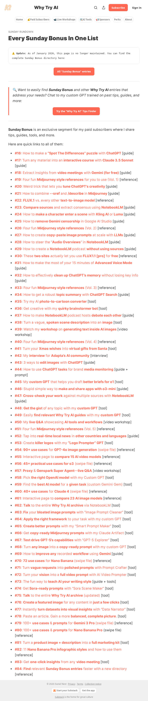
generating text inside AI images (90, 329)
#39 (18, 329)
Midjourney (97, 193)
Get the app (88, 690)
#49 (18, 415)
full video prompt (74, 575)
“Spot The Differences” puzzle (73, 153)
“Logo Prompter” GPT (86, 443)
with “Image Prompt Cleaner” (99, 512)
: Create (28, 443)
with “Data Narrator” (109, 609)
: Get (26, 533)
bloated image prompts (56, 512)
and (64, 193)
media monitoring (98, 369)
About (128, 19)
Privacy (71, 683)
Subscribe (118, 7)
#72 (18, 575)
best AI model (48, 484)
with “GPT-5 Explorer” (91, 540)
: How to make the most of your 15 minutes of (58, 263)
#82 (18, 649)
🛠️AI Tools (86, 19)
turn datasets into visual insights (65, 609)
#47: (18, 396)
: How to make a (34, 153)
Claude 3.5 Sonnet (118, 160)
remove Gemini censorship (57, 221)
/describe (76, 193)
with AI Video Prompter (107, 575)
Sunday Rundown (20, 31)
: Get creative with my (40, 308)
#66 (18, 533)
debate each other (107, 315)
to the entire (41, 505)
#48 (18, 408)
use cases (40, 623)
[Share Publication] (103, 7)
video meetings (70, 173)
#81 (18, 643)
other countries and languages (101, 436)
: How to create (34, 235)
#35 (18, 301)
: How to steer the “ (36, 242)
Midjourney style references (60, 180)
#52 (18, 436)
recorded (64, 554)
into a (54, 547)
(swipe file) (106, 450)
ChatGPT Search (103, 295)
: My (25, 356)
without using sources (105, 249)
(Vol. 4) (90, 342)
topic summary (68, 295)
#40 (18, 342)
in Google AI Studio (96, 221)
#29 (18, 249)
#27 (18, 235)
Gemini (105, 554)
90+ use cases (35, 450)
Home (19, 19)
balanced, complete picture (93, 616)
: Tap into (29, 436)
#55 (18, 457)
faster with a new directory (104, 669)
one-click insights (45, 662)
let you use (73, 256)
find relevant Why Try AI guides (60, 415)
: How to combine (35, 193)
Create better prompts (41, 526)
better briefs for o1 (98, 382)
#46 (18, 389)
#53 (18, 443)
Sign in (137, 7)
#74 (18, 588)
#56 (18, 464)
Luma (118, 214)
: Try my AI (30, 301)
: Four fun (29, 180)
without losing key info (119, 275)
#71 (18, 568)
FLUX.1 (28, 200)
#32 (18, 275)
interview (37, 356)
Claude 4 (61, 491)
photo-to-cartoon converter (63, 301)
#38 (18, 322)
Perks (117, 19)
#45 (18, 382)
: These (28, 256)
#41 (18, 349)
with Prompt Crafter (110, 568)
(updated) (91, 595)
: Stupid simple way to (40, 389)
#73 (18, 581)
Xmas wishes (50, 349)
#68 (18, 547)
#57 (18, 471)
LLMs (118, 235)
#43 (18, 362)
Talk (26, 505)
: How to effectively (37, 275)
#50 (18, 422)
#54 (18, 450)
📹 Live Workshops (64, 19)
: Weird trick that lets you (42, 186)
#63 (18, 512)
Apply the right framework (45, 519)
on (60, 329)
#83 (18, 662)
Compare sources (38, 207)
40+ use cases (35, 491)
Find (27, 669)
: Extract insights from (39, 173)
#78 (18, 616)
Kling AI (102, 214)
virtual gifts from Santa (88, 349)
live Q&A (36, 422)
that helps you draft (66, 382)
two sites (41, 256)
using (94, 554)
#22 (18, 200)
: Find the (29, 484)
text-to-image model (77, 200)
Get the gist (32, 408)
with (102, 153)
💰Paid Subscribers (38, 19)
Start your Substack (66, 690)
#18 (18, 173)
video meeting (88, 662)
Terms (80, 683)
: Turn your (30, 349)
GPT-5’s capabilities (56, 540)
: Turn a (27, 643)
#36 (18, 308)
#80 (18, 630)
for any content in (78, 602)
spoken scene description (68, 322)
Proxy (28, 471)
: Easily (28, 415)
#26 (18, 228)
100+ (27, 630)
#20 (18, 186)
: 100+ (26, 623)
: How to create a (35, 249)
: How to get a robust (39, 295)
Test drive (31, 540)
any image (40, 547)
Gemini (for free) (105, 173)
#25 (18, 221)
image (107, 322)
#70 (18, 561)
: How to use (32, 369)
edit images (49, 362)
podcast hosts (79, 315)
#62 (18, 505)
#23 (18, 207)
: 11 (24, 649)
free (114, 256)
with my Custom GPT (86, 477)
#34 (18, 295)
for (108, 256)
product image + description (57, 643)
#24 (18, 214)
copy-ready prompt (75, 547)
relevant (38, 669)
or (111, 214)
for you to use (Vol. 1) (101, 180)
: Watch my (31, 329)
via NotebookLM (97, 505)
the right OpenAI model (50, 477)
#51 (18, 429)
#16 (18, 153)
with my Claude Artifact (104, 533)
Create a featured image (43, 602)
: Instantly (29, 609)
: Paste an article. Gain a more (46, 616)
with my (93, 415)
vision (44, 575)
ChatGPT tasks (54, 369)
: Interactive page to (38, 457)
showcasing (53, 422)
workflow (81, 554)
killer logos (44, 443)
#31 (18, 263)
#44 (18, 369)
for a (64, 484)
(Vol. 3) (90, 288)
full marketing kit (105, 643)
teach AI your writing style (69, 581)
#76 (18, 602)
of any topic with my (59, 408)
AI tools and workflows (83, 422)
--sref (55, 193)
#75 (18, 595)
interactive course (79, 160)
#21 (18, 193)
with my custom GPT (109, 547)
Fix (25, 512)
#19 (18, 180)
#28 (18, 242)
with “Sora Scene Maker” (83, 588)
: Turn (27, 547)
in (86, 193)
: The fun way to (34, 581)
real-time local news (54, 436)
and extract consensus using (77, 207)
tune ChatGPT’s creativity (84, 186)
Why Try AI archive (67, 505)
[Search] (95, 7)
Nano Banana (62, 561)
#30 (18, 256)
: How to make (33, 315)
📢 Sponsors (103, 19)
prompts (60, 623)
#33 (18, 288)
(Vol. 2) (90, 228)
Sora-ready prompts (46, 588)
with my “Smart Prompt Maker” (85, 526)
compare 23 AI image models (79, 498)
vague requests (43, 568)
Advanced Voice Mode (113, 263)
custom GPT (39, 382)
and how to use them (104, 649)
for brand (75, 369)
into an (96, 322)
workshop (49, 329)
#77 (18, 609)
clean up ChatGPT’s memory (77, 275)
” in (84, 242)
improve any (46, 554)
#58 (18, 477)
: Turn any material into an (42, 160)
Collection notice (93, 683)
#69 (18, 554)
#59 (18, 484)
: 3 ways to (31, 362)
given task (77, 484)
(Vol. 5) (89, 429)
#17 (18, 160)
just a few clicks (106, 602)
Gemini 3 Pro (84, 623)
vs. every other (47, 200)
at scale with (103, 235)
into (65, 349)
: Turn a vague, (34, 322)
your (32, 512)
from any (68, 662)
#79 (18, 623)
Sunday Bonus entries (64, 669)
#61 (18, 498)
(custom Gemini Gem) (104, 484)
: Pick (26, 477)
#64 (18, 519)
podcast (78, 249)
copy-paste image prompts (69, 235)
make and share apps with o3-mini (87, 389)
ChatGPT (113, 153)
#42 (18, 356)
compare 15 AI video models (78, 457)
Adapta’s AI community (70, 356)
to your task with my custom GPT (94, 519)
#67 (18, 540)
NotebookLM (112, 207)
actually (56, 256)
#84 (18, 669)
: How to (28, 214)
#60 (18, 491)
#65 (18, 526)
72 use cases (34, 561)
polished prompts (79, 568)
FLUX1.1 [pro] (94, 256)
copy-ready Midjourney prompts (57, 533)
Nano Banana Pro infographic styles (57, 649)
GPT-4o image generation (75, 450)
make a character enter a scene (61, 214)
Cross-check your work (43, 396)
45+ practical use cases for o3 (48, 464)
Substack (59, 696)
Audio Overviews (66, 242)
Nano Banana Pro (88, 630)
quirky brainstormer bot (78, 308)
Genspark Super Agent (55, 471)
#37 (18, 315)
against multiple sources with (87, 396)
